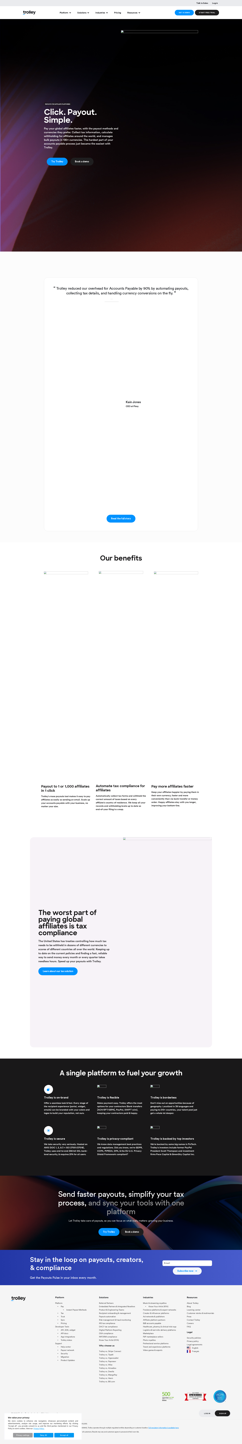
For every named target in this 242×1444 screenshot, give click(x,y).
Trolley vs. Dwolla (106, 1371)
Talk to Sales (202, 3)
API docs (64, 1333)
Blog (189, 1306)
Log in (215, 3)
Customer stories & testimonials (200, 1313)
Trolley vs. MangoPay (108, 1375)
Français (195, 1351)
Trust (63, 1316)
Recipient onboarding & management (115, 1313)
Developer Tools (62, 1326)
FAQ (189, 1326)
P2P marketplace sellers (153, 1336)
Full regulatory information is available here (163, 1427)
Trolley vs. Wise (105, 1364)
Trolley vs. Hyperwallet (108, 1358)
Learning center (193, 1310)
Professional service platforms (155, 1343)
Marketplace (148, 1333)
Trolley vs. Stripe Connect (110, 1351)
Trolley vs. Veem (106, 1378)
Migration (65, 1357)
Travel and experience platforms (156, 1347)
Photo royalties (149, 1340)
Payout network (67, 1350)
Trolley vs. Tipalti (106, 1354)
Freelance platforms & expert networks (159, 1310)
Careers (190, 1323)
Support (58, 1343)
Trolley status (66, 1340)
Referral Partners (106, 1303)
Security (64, 1353)
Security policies (194, 1338)
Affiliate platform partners (154, 1320)
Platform (58, 1303)
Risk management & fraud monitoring (115, 1320)
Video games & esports (152, 1350)
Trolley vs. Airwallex (107, 1368)
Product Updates (68, 1360)
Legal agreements (194, 1344)
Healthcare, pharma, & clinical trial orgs (159, 1326)
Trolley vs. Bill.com (107, 1381)
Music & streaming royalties (154, 1303)
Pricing (64, 1323)
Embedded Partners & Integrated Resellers (117, 1306)
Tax (62, 1313)
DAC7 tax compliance (108, 1326)
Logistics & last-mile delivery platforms (159, 1330)
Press (189, 1316)
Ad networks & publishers (154, 1316)
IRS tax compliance (107, 1323)
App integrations (68, 1336)
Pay (62, 1306)
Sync (63, 1320)
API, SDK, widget (68, 1330)
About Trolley (192, 1303)
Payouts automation (107, 1316)
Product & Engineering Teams (111, 1310)
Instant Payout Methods (76, 1310)
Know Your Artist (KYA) (109, 1340)
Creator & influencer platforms (156, 1313)
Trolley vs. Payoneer (107, 1361)
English (195, 1348)
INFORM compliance (108, 1336)
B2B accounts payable (152, 1323)
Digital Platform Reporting (110, 1330)
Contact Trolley (193, 1320)
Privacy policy (192, 1341)
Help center (66, 1347)
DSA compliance (106, 1333)
